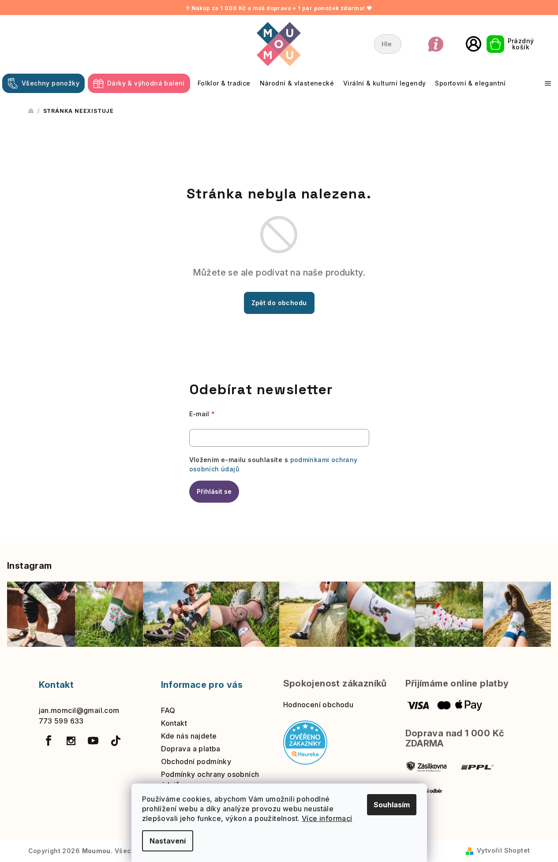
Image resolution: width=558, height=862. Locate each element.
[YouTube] (93, 741)
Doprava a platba (191, 748)
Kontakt (174, 723)
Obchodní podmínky (196, 761)
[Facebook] (49, 741)
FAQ (168, 710)
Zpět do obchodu (279, 302)
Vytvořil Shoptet (503, 850)
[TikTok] (115, 741)
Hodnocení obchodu (318, 704)
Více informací (327, 818)
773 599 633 (61, 720)
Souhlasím (392, 804)
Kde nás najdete (189, 735)
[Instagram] (71, 741)
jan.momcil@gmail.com (79, 710)
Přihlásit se (214, 491)
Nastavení (168, 840)
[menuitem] (43, 83)
